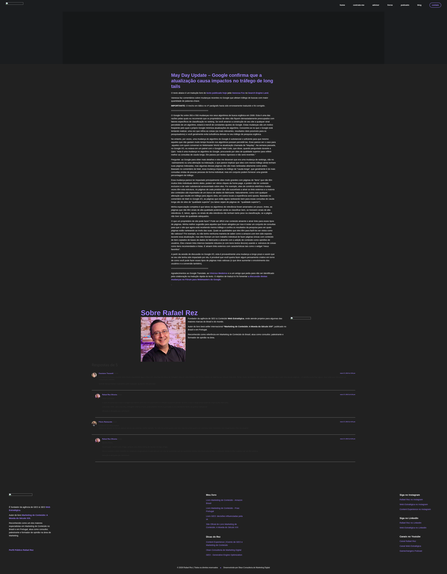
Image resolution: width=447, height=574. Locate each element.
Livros (390, 5)
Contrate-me (358, 5)
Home (342, 5)
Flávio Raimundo (105, 422)
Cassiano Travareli (106, 373)
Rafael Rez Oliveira (109, 395)
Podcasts (405, 5)
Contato (435, 5)
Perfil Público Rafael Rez (21, 550)
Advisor (375, 5)
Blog (419, 5)
